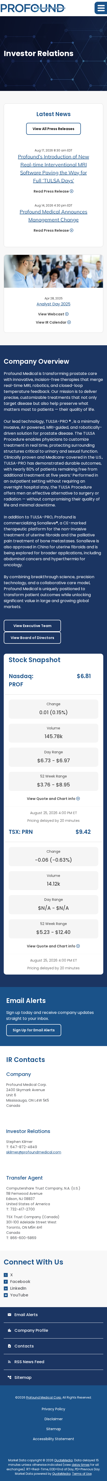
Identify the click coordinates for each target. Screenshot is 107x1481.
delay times (81, 1465)
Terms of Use (82, 1474)
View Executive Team (32, 625)
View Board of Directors (32, 637)
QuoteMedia (63, 1460)
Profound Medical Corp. (44, 1397)
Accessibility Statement (53, 1439)
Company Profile (27, 1330)
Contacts (20, 1346)
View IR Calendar (51, 322)
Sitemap (19, 1377)
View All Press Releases (53, 128)
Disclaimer (54, 1419)
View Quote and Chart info (51, 798)
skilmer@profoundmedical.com (33, 1152)
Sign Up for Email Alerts (34, 1030)
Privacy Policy (53, 1409)
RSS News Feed (25, 1362)
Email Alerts (22, 1315)
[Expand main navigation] (101, 8)
